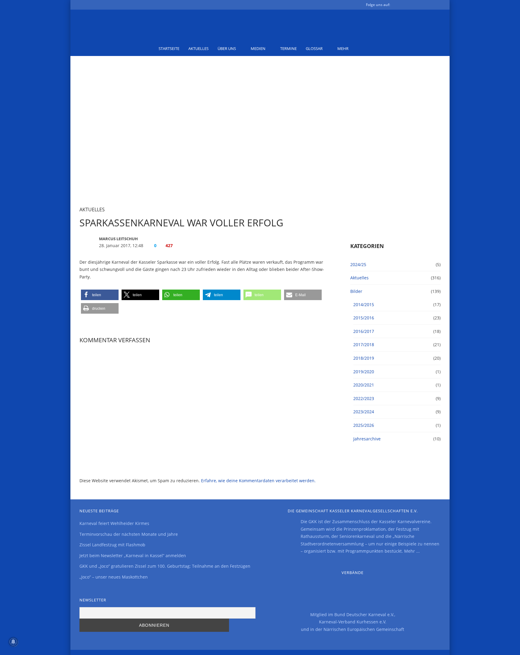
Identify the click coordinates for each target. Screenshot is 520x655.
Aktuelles (198, 48)
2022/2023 (363, 398)
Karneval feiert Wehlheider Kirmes (114, 523)
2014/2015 (363, 304)
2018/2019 (363, 358)
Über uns (227, 48)
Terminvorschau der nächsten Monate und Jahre (128, 534)
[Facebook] (398, 5)
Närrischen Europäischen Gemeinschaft (363, 629)
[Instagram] (427, 5)
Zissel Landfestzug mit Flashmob (112, 545)
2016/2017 (363, 331)
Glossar (314, 48)
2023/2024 (363, 411)
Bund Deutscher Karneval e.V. (364, 614)
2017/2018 (363, 344)
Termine (288, 48)
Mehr (342, 48)
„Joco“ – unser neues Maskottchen (113, 577)
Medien (258, 48)
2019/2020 (363, 371)
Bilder (356, 291)
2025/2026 (363, 425)
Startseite (169, 48)
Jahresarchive (367, 439)
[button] (100, 295)
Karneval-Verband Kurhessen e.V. (352, 622)
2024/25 (358, 264)
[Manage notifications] (13, 642)
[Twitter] (408, 5)
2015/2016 (363, 318)
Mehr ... (412, 551)
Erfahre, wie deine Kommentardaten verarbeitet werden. (258, 480)
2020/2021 (363, 385)
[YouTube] (417, 5)
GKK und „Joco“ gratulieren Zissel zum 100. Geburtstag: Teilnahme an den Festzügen (164, 566)
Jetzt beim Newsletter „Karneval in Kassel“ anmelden (132, 555)
